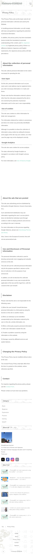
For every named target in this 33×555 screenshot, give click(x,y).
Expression (5, 412)
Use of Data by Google (23, 160)
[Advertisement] (16, 178)
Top (3, 526)
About (16, 536)
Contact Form (10, 386)
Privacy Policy (11, 526)
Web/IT (4, 422)
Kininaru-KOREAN (11, 3)
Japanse (16, 545)
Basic (3, 406)
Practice (4, 415)
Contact (16, 542)
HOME (16, 533)
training (4, 419)
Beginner (5, 409)
